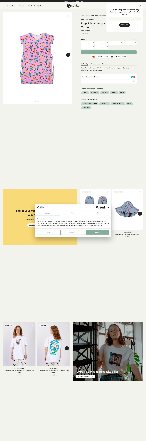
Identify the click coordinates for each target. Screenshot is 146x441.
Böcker (114, 92)
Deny (48, 232)
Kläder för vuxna (95, 15)
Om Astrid (31, 6)
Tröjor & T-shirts (117, 103)
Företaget (40, 6)
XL (129, 43)
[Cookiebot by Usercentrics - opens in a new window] (97, 207)
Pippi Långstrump (87, 19)
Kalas (122, 92)
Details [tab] (73, 213)
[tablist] (109, 64)
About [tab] (98, 213)
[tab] (35, 101)
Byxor (129, 103)
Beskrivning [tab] (84, 64)
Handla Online (11, 6)
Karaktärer (22, 6)
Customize (72, 232)
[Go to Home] (73, 6)
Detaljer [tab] (93, 64)
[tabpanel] (109, 68)
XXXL (102, 47)
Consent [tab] (47, 213)
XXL (88, 47)
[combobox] (124, 19)
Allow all (97, 232)
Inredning (94, 92)
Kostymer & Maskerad (90, 103)
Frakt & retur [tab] (102, 64)
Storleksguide (133, 39)
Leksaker (105, 92)
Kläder (85, 92)
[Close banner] (108, 207)
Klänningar (104, 15)
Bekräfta (124, 25)
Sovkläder (86, 107)
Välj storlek (109, 52)
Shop (87, 15)
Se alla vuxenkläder (85, 376)
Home (82, 15)
